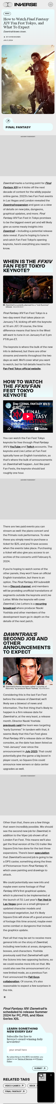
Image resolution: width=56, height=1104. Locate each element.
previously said (12, 725)
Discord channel (20, 586)
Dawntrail (9, 204)
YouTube (15, 446)
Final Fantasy (18, 127)
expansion (21, 204)
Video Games (12, 1085)
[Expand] (40, 1075)
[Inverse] (25, 4)
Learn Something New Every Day (22, 1029)
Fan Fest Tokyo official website (22, 368)
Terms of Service (25, 1059)
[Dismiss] (51, 1075)
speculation (42, 853)
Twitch (30, 446)
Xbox (32, 1085)
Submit (38, 1068)
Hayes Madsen (15, 37)
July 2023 (31, 751)
